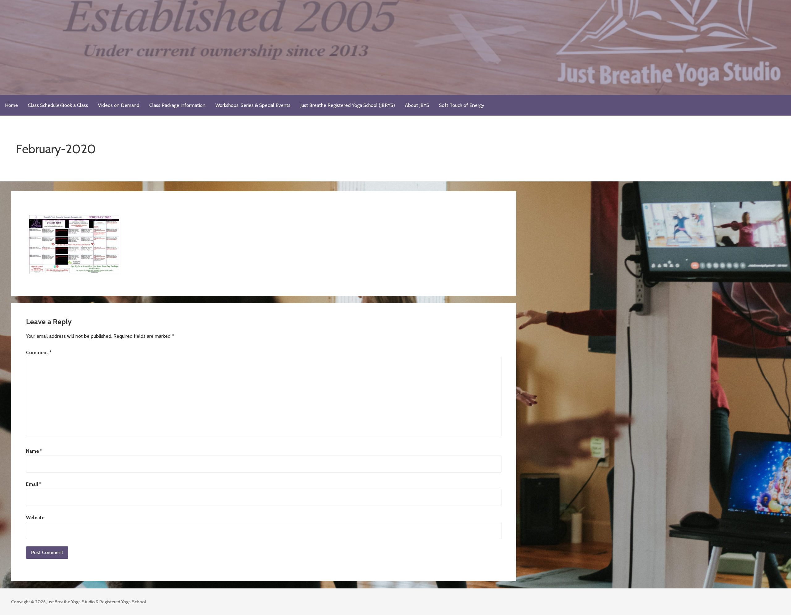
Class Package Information (177, 105)
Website (35, 517)
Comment (39, 352)
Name (34, 451)
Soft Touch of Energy (461, 105)
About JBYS (417, 105)
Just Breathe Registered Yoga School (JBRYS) (347, 105)
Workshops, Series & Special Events (252, 105)
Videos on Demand (118, 105)
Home (11, 105)
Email (33, 484)
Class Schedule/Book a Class (58, 105)
